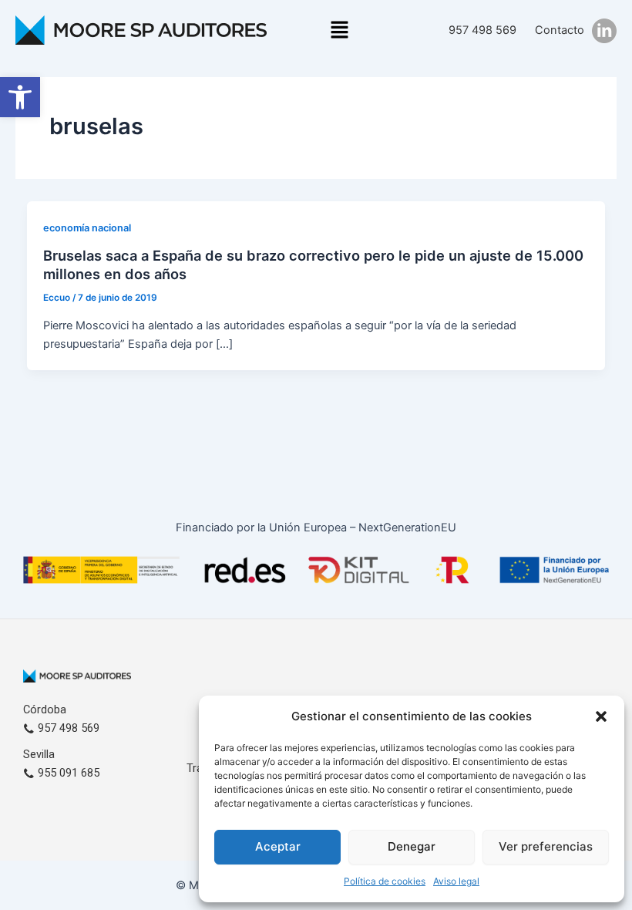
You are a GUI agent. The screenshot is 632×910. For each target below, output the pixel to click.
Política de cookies (384, 881)
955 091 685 (67, 773)
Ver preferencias (546, 846)
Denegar (411, 846)
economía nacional (87, 228)
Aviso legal (456, 881)
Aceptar (278, 846)
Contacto (559, 30)
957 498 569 (482, 30)
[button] (20, 97)
